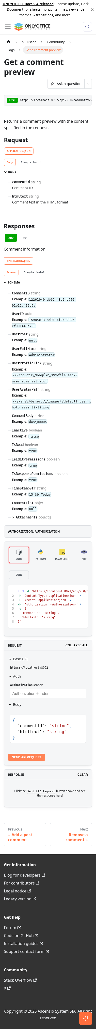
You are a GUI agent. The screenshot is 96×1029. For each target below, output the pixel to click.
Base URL (20, 659)
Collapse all (76, 645)
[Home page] (8, 42)
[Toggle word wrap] (73, 591)
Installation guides (21, 943)
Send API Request (26, 757)
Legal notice (15, 891)
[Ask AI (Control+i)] (85, 1018)
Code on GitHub (19, 935)
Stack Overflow (18, 980)
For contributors (19, 883)
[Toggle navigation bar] (7, 26)
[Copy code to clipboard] (82, 591)
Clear (83, 774)
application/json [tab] (19, 151)
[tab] (10, 162)
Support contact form (24, 951)
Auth (17, 676)
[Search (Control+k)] (87, 26)
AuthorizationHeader (26, 685)
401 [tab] (25, 238)
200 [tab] (11, 238)
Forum (10, 927)
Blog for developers (22, 875)
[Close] (92, 9)
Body (17, 704)
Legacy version (18, 899)
